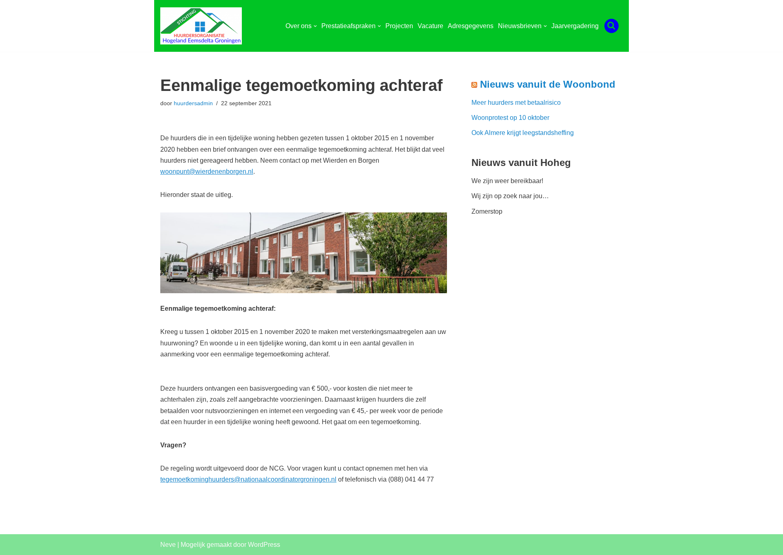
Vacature (430, 25)
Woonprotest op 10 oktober (510, 117)
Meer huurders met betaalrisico (516, 102)
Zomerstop (486, 211)
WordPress (264, 544)
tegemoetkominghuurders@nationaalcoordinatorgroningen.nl (248, 479)
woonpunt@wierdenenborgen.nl (206, 171)
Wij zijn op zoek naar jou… (510, 195)
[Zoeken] (611, 26)
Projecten (399, 25)
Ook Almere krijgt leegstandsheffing (522, 132)
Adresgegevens (470, 25)
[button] (315, 26)
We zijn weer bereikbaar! (507, 180)
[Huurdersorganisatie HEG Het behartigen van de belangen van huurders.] (203, 25)
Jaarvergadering (575, 25)
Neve (168, 544)
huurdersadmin (193, 103)
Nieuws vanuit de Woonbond (547, 84)
